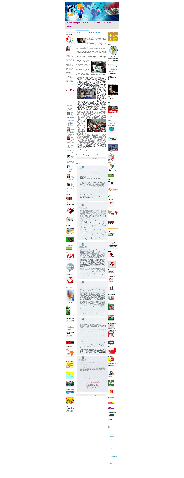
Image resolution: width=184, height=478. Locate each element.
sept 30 (112, 437)
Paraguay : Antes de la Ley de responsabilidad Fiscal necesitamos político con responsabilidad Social (88, 33)
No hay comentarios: (88, 395)
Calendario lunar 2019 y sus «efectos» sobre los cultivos (70, 121)
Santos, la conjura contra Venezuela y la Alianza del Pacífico (72, 114)
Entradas (110, 116)
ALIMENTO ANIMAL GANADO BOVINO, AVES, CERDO (70, 106)
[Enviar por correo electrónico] (92, 158)
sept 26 (112, 438)
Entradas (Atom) (82, 400)
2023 (110, 420)
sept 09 (112, 446)
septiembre (111, 436)
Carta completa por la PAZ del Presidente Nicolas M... (113, 457)
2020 (110, 424)
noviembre (111, 434)
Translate (115, 123)
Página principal (73, 23)
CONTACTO (109, 23)
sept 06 (112, 448)
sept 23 (112, 440)
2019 (110, 425)
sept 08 (112, 447)
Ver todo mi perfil (68, 85)
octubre (111, 435)
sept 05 (112, 449)
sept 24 (112, 439)
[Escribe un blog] (93, 158)
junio (110, 462)
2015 (110, 429)
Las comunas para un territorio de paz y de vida (72, 138)
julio (110, 461)
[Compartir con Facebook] (95, 158)
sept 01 (112, 458)
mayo (110, 463)
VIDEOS (97, 23)
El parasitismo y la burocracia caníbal (72, 175)
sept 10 (112, 445)
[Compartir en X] (94, 158)
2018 (110, 426)
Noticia (69, 27)
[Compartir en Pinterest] (96, 158)
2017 (110, 427)
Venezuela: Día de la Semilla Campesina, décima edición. (72, 167)
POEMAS (87, 23)
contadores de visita (111, 82)
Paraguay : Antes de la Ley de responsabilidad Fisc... (114, 454)
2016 (110, 428)
